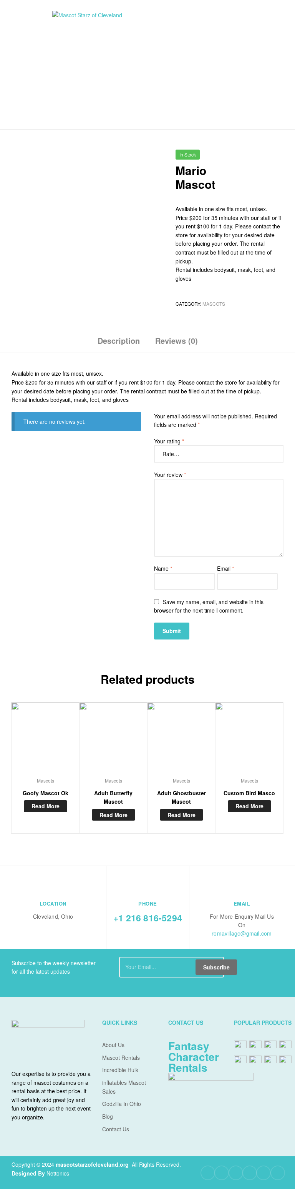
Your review (170, 474)
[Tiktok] (277, 1173)
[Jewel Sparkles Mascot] (259, 157)
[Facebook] (208, 1173)
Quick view (45, 739)
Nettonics (57, 1173)
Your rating (169, 441)
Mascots (213, 303)
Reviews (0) (176, 340)
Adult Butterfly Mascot (113, 797)
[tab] (119, 344)
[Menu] (31, 64)
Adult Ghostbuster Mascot (181, 797)
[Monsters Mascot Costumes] (279, 157)
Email (225, 568)
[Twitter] (221, 1173)
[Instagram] (263, 1173)
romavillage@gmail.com (242, 933)
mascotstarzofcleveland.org (92, 1164)
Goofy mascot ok (45, 793)
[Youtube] (236, 1173)
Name (163, 568)
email (242, 903)
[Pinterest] (249, 1173)
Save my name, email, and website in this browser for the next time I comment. (208, 606)
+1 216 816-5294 (147, 917)
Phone (147, 903)
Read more (45, 806)
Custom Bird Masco (249, 793)
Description (119, 340)
